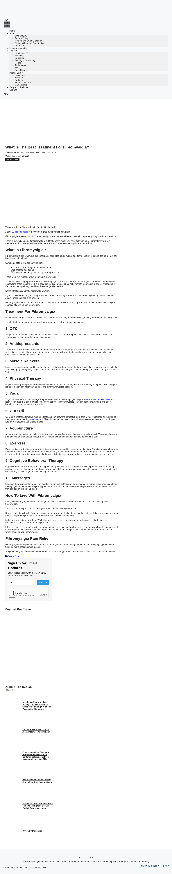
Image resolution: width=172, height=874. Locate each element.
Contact (13, 90)
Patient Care (15, 73)
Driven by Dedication (32, 831)
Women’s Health (23, 82)
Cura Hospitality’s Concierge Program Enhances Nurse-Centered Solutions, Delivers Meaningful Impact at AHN (35, 755)
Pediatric (19, 80)
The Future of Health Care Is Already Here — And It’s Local (36, 730)
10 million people (20, 232)
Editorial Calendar (18, 48)
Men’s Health (21, 85)
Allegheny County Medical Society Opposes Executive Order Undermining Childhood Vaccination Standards (36, 705)
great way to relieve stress (97, 399)
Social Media (21, 70)
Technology (20, 65)
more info (34, 419)
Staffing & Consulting (25, 60)
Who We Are (21, 36)
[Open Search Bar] (6, 20)
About (12, 33)
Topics (12, 51)
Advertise (19, 45)
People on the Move (18, 87)
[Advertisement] (86, 119)
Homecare (20, 75)
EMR (17, 68)
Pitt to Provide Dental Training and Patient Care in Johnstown (37, 780)
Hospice (19, 78)
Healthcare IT (21, 53)
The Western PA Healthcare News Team (22, 152)
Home (12, 31)
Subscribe (42, 582)
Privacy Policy (21, 38)
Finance (19, 55)
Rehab (18, 63)
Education (19, 58)
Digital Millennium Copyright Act (30, 43)
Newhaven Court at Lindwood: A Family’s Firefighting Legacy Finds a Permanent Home (37, 805)
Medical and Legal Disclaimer (29, 41)
